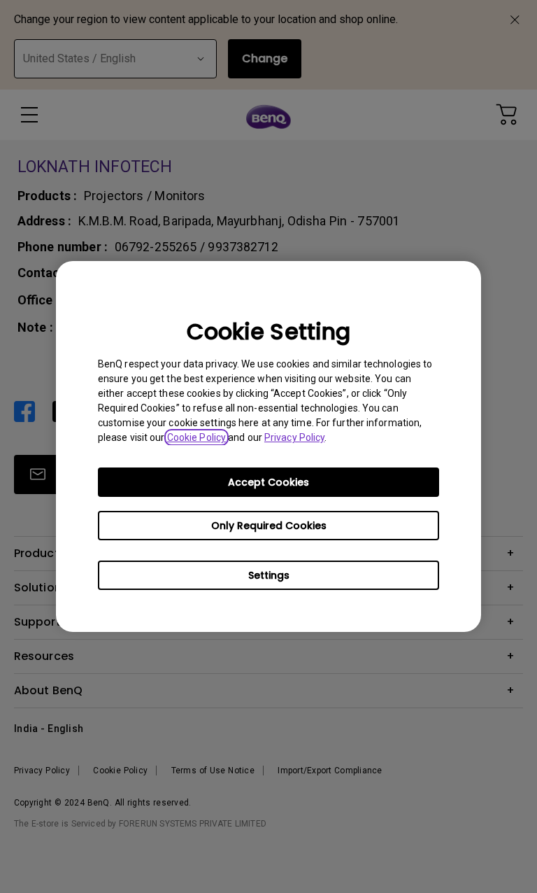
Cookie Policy (196, 437)
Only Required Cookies (269, 526)
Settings (268, 575)
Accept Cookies (268, 482)
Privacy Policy (294, 437)
